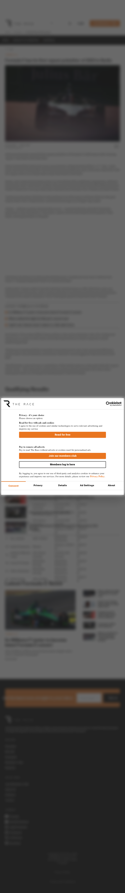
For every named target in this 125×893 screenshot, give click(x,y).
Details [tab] (62, 485)
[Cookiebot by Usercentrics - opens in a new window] (108, 403)
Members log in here (62, 464)
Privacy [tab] (38, 485)
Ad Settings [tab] (87, 485)
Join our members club (63, 455)
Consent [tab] (13, 485)
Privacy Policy (97, 476)
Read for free (62, 434)
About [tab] (111, 485)
